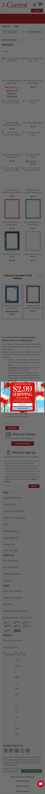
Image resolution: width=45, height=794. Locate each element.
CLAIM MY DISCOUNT (22, 408)
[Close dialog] (43, 383)
